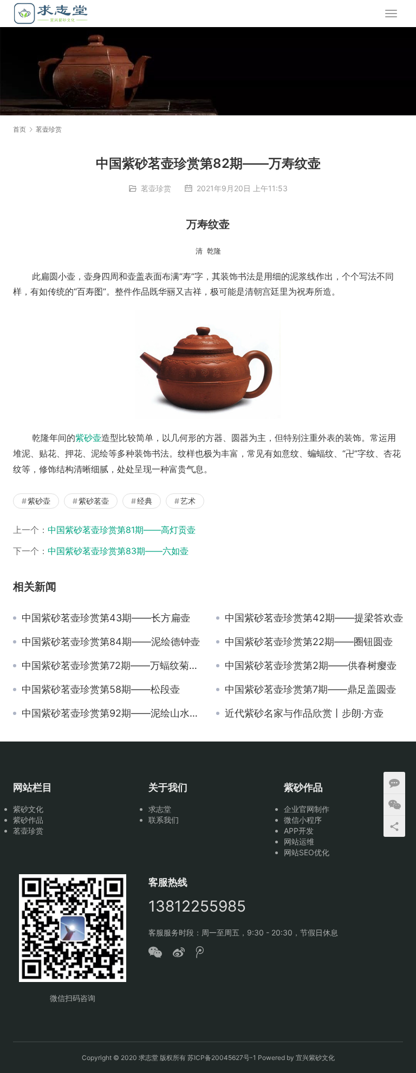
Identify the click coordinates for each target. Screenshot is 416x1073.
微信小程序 (303, 819)
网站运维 (299, 841)
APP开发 (299, 830)
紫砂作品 (28, 819)
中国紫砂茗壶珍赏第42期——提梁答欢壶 (314, 618)
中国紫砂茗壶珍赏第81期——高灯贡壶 (122, 529)
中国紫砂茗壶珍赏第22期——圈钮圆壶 (309, 641)
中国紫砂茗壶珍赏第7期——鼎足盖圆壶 (310, 689)
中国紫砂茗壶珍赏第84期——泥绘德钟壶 (111, 641)
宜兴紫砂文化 (315, 1058)
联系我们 (163, 819)
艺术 (188, 500)
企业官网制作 (306, 809)
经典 (144, 500)
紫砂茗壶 (94, 500)
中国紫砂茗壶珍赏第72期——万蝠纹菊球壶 (111, 665)
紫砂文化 (28, 809)
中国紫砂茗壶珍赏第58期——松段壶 (101, 689)
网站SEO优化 (306, 852)
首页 (19, 129)
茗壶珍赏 (156, 188)
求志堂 (159, 809)
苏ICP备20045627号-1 (221, 1058)
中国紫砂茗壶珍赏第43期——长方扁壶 (106, 618)
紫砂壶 (88, 437)
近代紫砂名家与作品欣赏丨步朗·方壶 (304, 713)
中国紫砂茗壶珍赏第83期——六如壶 (118, 550)
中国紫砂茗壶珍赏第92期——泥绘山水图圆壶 (111, 713)
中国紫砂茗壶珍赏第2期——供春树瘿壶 (310, 665)
